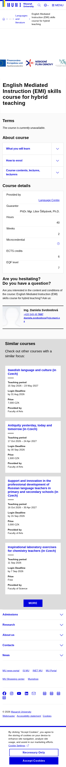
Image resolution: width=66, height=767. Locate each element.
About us (8, 635)
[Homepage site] (18, 4)
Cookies (47, 716)
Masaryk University (21, 711)
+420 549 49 (33, 314)
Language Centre (49, 200)
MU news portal (11, 670)
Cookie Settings (16, 745)
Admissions (10, 614)
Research (9, 624)
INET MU (37, 670)
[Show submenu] (58, 615)
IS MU (26, 670)
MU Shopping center (14, 679)
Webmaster (9, 716)
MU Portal (51, 670)
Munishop (33, 679)
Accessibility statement (29, 716)
